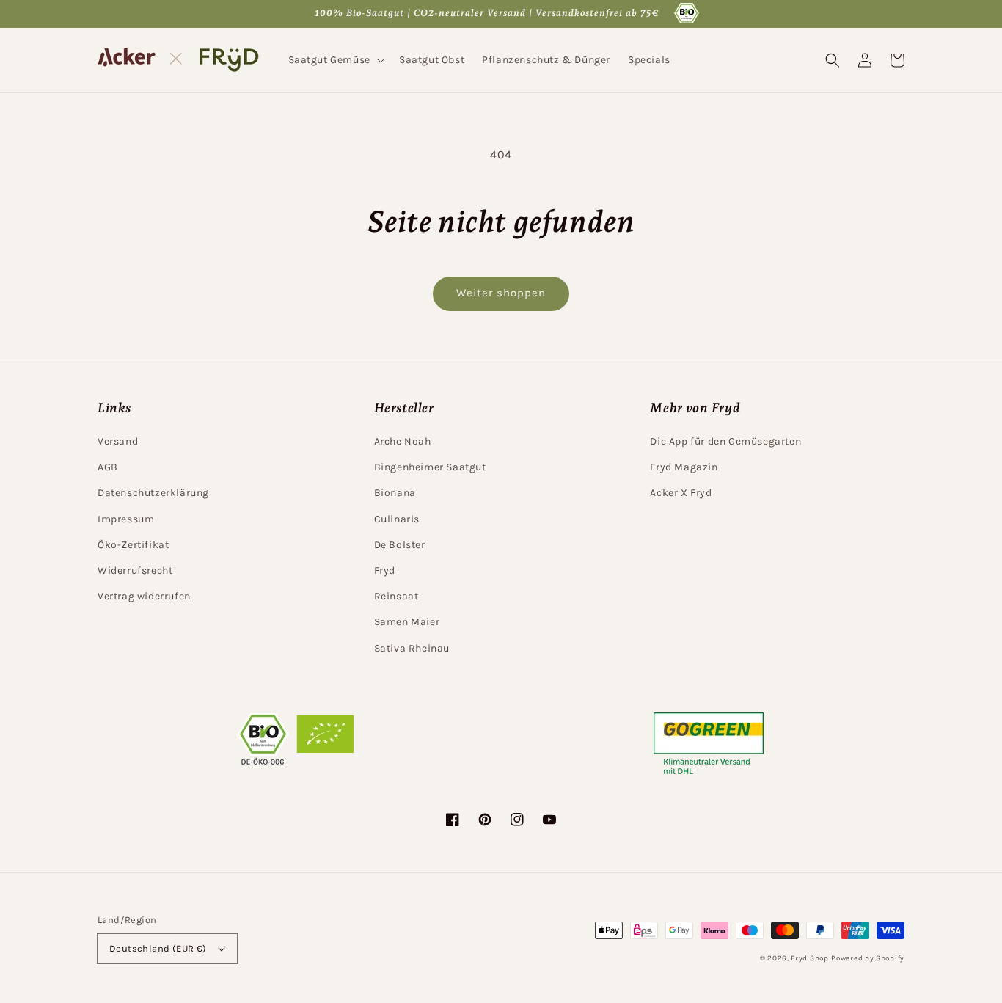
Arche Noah (402, 441)
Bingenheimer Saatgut (430, 467)
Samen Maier (407, 622)
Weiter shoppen (501, 292)
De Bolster (399, 545)
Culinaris (397, 519)
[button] (334, 60)
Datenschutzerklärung (153, 492)
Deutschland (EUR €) (158, 948)
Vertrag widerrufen (144, 596)
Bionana (395, 492)
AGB (108, 467)
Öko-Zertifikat (133, 545)
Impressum (126, 519)
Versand (118, 441)
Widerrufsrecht (135, 570)
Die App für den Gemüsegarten (725, 441)
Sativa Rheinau (412, 648)
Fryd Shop (809, 958)
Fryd (384, 570)
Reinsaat (396, 596)
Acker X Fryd (681, 492)
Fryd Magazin (683, 467)
